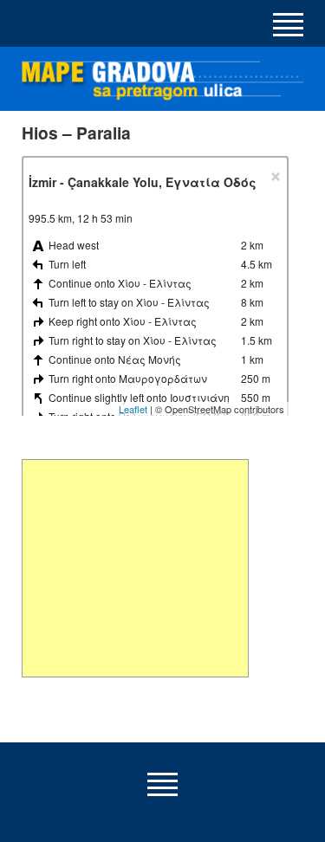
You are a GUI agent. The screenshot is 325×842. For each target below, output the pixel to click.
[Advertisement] (135, 568)
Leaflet (133, 409)
